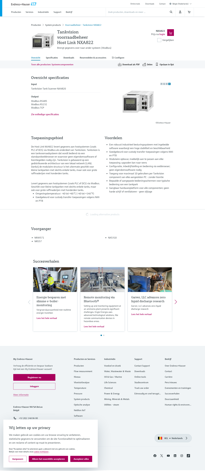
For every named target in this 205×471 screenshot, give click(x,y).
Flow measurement (83, 371)
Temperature (80, 388)
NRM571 (39, 237)
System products (53, 25)
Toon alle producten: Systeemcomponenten (52, 64)
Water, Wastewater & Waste (117, 371)
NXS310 (112, 237)
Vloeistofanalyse (81, 382)
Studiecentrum (141, 382)
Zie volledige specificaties (45, 114)
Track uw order (141, 388)
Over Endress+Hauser (175, 365)
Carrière (168, 376)
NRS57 (38, 241)
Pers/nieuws (171, 382)
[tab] (37, 58)
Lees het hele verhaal (47, 318)
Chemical (108, 388)
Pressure (78, 393)
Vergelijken (168, 40)
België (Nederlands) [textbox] (181, 4)
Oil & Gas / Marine (113, 376)
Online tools (135, 4)
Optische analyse (82, 404)
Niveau (77, 376)
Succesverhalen (172, 393)
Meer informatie (21, 394)
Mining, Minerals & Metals (116, 399)
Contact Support (142, 365)
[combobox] (182, 3)
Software (78, 415)
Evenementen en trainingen (178, 388)
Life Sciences (110, 382)
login (162, 34)
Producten (36, 25)
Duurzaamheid (172, 399)
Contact (162, 4)
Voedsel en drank (112, 365)
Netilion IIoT (79, 410)
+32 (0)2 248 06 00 (28, 418)
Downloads (149, 4)
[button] (34, 377)
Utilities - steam (111, 404)
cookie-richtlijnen (41, 451)
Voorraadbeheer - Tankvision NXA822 (83, 25)
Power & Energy (112, 393)
